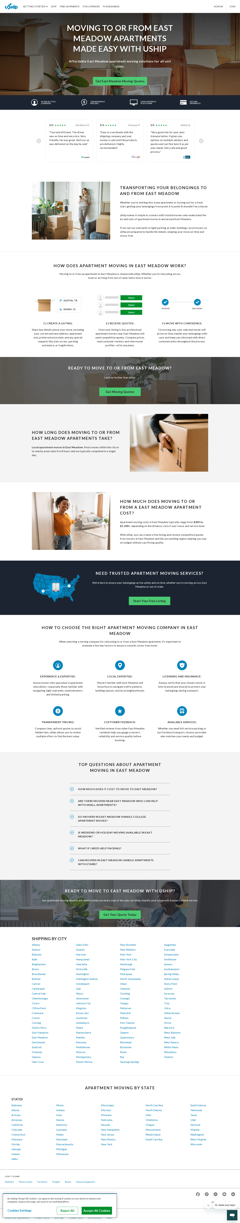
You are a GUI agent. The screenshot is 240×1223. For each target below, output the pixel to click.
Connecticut (18, 1134)
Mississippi (107, 1105)
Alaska (15, 1110)
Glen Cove (38, 1061)
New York (125, 954)
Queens (124, 1032)
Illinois (60, 1105)
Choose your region (222, 1202)
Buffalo (36, 978)
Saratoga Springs (129, 1061)
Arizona (15, 1114)
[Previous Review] (39, 141)
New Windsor (128, 949)
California (17, 1124)
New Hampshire (110, 1129)
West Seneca (171, 1042)
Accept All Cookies (96, 1210)
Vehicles (9, 1181)
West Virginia (198, 1139)
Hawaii (15, 1154)
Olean (123, 983)
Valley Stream (172, 1013)
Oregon (150, 1124)
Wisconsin (196, 1144)
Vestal (167, 1017)
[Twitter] (215, 1194)
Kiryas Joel (82, 1013)
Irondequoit (82, 983)
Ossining (125, 993)
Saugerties (170, 944)
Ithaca (79, 993)
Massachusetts (64, 1144)
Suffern (168, 988)
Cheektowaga (40, 998)
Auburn (36, 949)
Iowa (59, 1114)
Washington (197, 1134)
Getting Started (34, 6)
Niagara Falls (127, 969)
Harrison (81, 954)
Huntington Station (87, 978)
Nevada (105, 1124)
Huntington (82, 973)
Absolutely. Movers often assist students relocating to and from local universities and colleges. (118, 821)
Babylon (36, 954)
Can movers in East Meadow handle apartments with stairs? (116, 862)
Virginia (194, 1129)
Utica (167, 1008)
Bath (34, 959)
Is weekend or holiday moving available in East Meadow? (115, 834)
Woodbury (170, 1052)
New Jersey (107, 1134)
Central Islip (39, 993)
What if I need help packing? (99, 848)
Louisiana (61, 1129)
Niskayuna (126, 973)
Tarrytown (170, 998)
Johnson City (83, 1003)
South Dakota (198, 1105)
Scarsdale (169, 949)
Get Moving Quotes (120, 392)
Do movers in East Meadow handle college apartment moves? (112, 818)
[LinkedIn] (233, 1194)
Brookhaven (39, 973)
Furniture (42, 1181)
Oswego (125, 998)
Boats (68, 1181)
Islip (78, 988)
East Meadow (40, 1037)
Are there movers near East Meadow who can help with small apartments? (118, 802)
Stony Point (170, 983)
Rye (122, 1056)
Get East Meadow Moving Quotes (120, 81)
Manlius (80, 1037)
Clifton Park (39, 1008)
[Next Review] (201, 141)
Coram (36, 1017)
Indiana (60, 1110)
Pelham (124, 1017)
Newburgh (126, 964)
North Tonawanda (130, 978)
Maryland (61, 1139)
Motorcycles (25, 1181)
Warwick (169, 1027)
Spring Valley (171, 973)
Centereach (38, 988)
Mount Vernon (84, 1061)
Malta (79, 1027)
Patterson (125, 1008)
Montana (106, 1114)
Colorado (16, 1129)
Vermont (195, 1124)
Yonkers (168, 1056)
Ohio (148, 1114)
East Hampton (40, 1032)
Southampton (171, 969)
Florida (15, 1144)
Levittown (81, 1017)
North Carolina (154, 1105)
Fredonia (37, 1052)
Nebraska (106, 1119)
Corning (36, 1022)
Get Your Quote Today (120, 914)
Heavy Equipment (85, 1181)
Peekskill (125, 1013)
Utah (193, 1119)
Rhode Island (153, 1134)
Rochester (126, 1047)
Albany (36, 944)
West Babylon (172, 1032)
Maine (60, 1134)
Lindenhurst (82, 1022)
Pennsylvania (153, 1129)
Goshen (80, 949)
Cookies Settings (20, 1210)
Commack (38, 1013)
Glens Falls (82, 944)
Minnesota (62, 1154)
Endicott (37, 1047)
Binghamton (39, 964)
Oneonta (125, 988)
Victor (167, 1022)
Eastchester (38, 1042)
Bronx (35, 969)
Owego (124, 1003)
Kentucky (61, 1124)
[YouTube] (224, 1194)
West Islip (170, 1037)
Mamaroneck (83, 1032)
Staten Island (171, 978)
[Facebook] (198, 1194)
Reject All (67, 1210)
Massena (81, 1042)
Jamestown (82, 998)
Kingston (81, 1008)
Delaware (16, 1139)
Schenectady (171, 954)
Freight (56, 1181)
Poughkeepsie (128, 1027)
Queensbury (127, 1037)
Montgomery (83, 1056)
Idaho (14, 1158)
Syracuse (169, 993)
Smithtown (170, 959)
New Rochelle (128, 944)
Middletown (83, 1047)
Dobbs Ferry (39, 1027)
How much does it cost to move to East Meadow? (117, 789)
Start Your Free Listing (149, 601)
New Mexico (108, 1139)
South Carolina (154, 1139)
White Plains (171, 1047)
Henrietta (81, 964)
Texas (193, 1114)
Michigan (61, 1149)
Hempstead (82, 959)
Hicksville (82, 969)
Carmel (36, 983)
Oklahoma (152, 1119)
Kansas (60, 1119)
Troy (167, 1003)
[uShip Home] (11, 6)
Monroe (80, 1052)
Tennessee (196, 1110)
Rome (123, 1052)
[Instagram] (207, 1194)
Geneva (36, 1056)
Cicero (36, 1003)
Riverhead (125, 1042)
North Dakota (154, 1110)
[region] (60, 1205)
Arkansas (16, 1119)
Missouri (106, 1110)
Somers (168, 964)
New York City (128, 959)
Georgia (16, 1149)
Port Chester (127, 1022)
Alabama (16, 1105)
